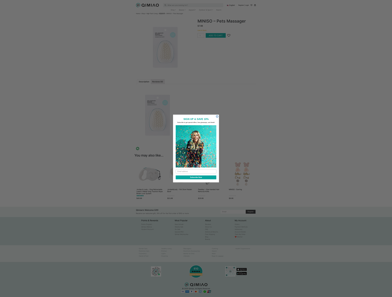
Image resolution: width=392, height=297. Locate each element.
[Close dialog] (217, 116)
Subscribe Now (196, 177)
